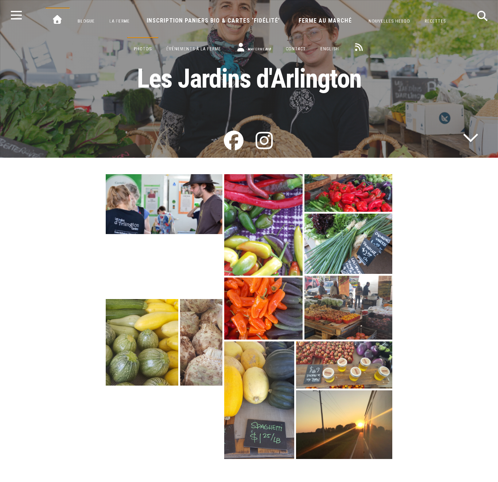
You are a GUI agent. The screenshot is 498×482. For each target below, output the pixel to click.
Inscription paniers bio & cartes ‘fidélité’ (213, 20)
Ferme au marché (325, 20)
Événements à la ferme (193, 48)
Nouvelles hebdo (389, 21)
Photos (143, 48)
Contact (296, 48)
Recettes (435, 21)
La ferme (119, 21)
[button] (164, 204)
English (329, 48)
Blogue (86, 21)
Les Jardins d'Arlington (249, 78)
